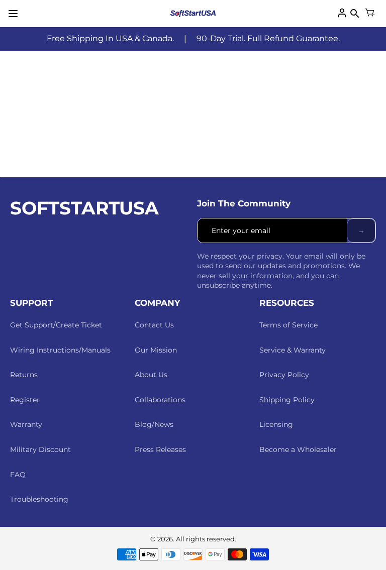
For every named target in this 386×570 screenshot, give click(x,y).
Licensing (276, 424)
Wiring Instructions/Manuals (60, 350)
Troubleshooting (39, 499)
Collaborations (160, 399)
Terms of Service (288, 324)
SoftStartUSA (84, 208)
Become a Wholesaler (298, 449)
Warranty (26, 424)
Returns (24, 374)
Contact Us (154, 324)
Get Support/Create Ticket (56, 324)
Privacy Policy (284, 374)
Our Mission (156, 350)
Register (25, 399)
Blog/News (154, 424)
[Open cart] (369, 14)
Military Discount (40, 449)
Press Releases (160, 449)
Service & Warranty (292, 350)
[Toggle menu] (13, 13)
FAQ (18, 474)
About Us (151, 374)
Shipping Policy (287, 399)
